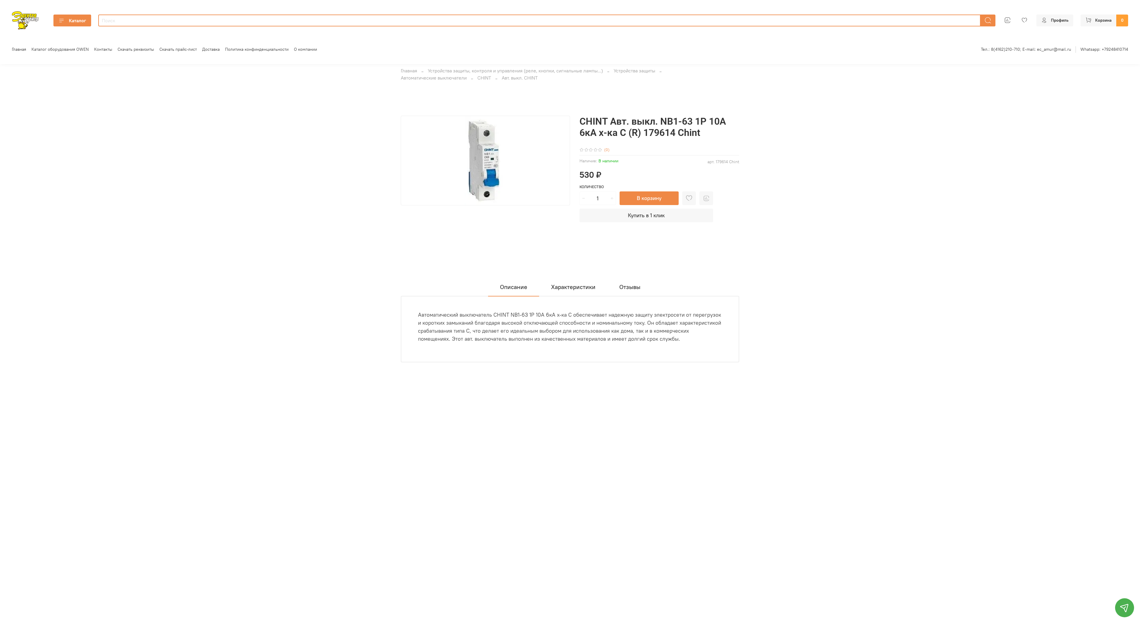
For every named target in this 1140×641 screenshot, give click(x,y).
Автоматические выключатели (434, 78)
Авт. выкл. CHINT (520, 78)
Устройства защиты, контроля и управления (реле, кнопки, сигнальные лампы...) (515, 71)
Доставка (211, 49)
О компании (305, 49)
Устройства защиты (634, 71)
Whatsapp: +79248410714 (1104, 49)
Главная (19, 49)
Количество (592, 187)
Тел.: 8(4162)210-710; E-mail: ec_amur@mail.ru (1026, 49)
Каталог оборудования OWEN (60, 49)
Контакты (103, 49)
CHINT (484, 78)
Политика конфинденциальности (257, 49)
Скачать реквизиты (136, 49)
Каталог (77, 20)
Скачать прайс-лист (178, 49)
